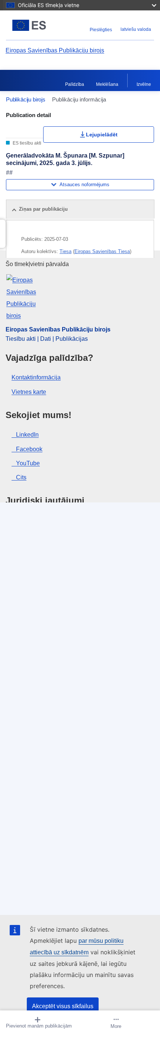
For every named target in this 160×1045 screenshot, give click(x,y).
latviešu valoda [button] (136, 29)
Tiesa (65, 251)
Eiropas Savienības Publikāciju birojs (55, 50)
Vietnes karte (29, 392)
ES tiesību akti (26, 143)
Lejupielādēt (102, 135)
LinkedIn (27, 434)
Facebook (29, 449)
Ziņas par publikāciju (43, 209)
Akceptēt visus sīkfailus (62, 1006)
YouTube (28, 463)
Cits (21, 477)
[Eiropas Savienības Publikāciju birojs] (32, 25)
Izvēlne (144, 84)
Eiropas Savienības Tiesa (102, 251)
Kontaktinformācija (36, 377)
